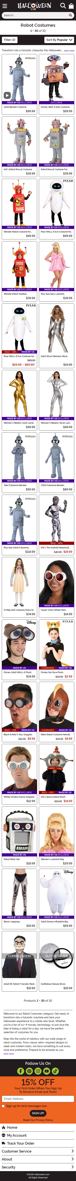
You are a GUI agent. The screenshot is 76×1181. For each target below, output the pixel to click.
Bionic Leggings (12, 922)
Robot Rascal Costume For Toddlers (54, 169)
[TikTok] (55, 1071)
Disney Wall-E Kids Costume (55, 107)
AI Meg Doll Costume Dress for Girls (19, 610)
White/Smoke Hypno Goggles (19, 797)
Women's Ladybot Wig (52, 859)
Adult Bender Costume (15, 107)
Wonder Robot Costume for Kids (17, 232)
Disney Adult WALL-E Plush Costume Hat (17, 672)
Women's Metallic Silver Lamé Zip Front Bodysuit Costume (56, 423)
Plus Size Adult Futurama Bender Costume (16, 548)
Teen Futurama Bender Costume (15, 485)
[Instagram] (38, 1071)
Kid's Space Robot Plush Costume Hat (53, 797)
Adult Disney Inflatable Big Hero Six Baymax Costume (54, 922)
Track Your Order (20, 1143)
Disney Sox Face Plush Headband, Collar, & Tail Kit (54, 672)
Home (12, 1127)
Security (8, 1167)
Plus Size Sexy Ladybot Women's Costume (52, 294)
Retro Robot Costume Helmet (55, 735)
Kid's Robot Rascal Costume (18, 169)
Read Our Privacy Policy (38, 1120)
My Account (17, 1135)
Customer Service (16, 1151)
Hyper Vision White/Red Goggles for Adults (53, 610)
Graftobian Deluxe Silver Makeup (53, 984)
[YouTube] (46, 1071)
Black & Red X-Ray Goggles (18, 735)
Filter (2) (9, 40)
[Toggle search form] (63, 6)
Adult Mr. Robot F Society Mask (19, 984)
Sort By (57, 40)
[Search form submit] (70, 15)
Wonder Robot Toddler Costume (15, 294)
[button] (71, 6)
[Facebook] (20, 1071)
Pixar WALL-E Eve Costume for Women (56, 232)
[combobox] (34, 15)
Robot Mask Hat (12, 859)
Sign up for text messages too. (26, 1106)
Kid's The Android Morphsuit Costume (55, 548)
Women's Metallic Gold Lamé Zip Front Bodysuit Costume (18, 423)
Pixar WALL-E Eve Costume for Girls (19, 356)
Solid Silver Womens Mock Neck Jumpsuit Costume (54, 356)
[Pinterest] (29, 1071)
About (7, 1159)
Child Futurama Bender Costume (52, 485)
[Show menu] (5, 6)
